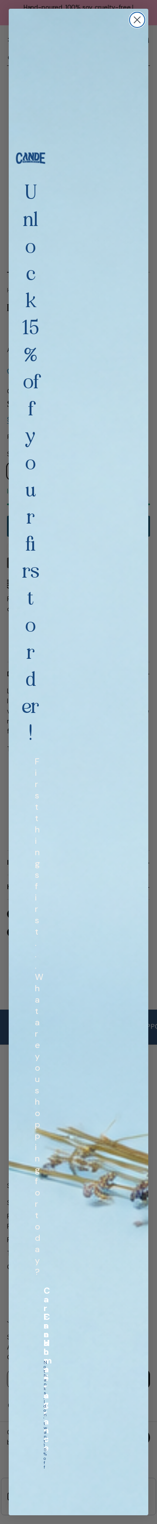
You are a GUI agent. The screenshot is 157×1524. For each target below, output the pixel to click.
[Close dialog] (137, 19)
